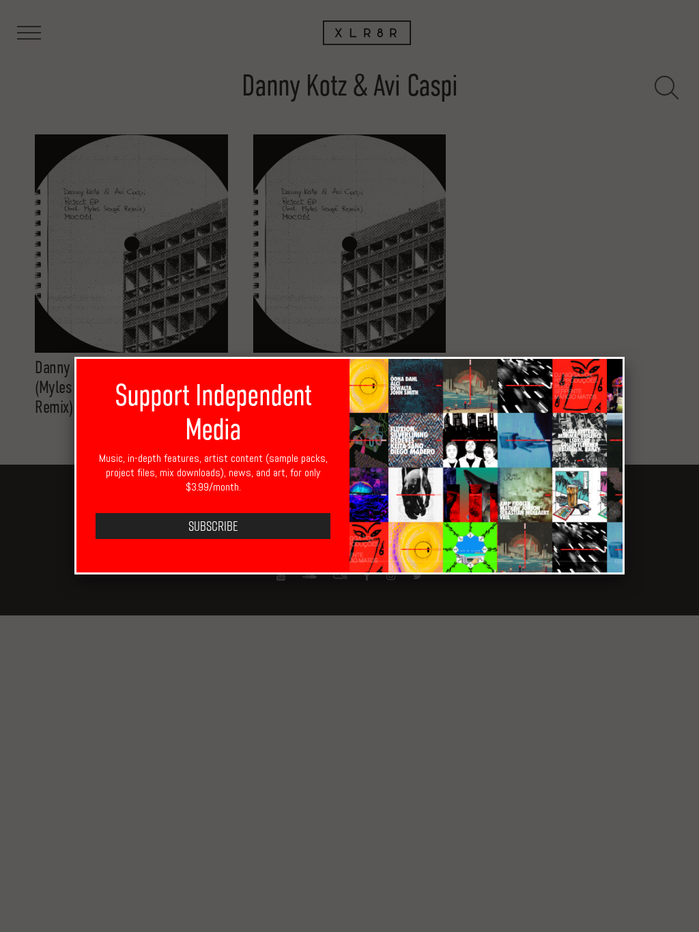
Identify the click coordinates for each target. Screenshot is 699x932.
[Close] (624, 357)
